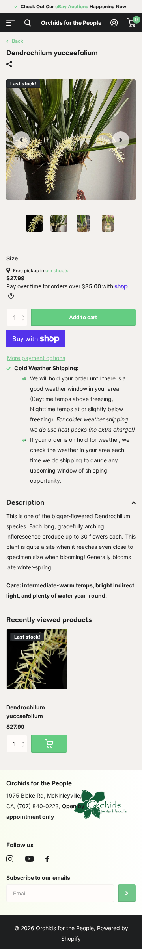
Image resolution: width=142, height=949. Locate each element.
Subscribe (127, 893)
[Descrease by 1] (25, 324)
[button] (21, 140)
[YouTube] (29, 858)
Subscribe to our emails (38, 877)
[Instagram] (9, 858)
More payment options (36, 357)
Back (16, 41)
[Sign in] (114, 22)
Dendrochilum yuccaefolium (25, 711)
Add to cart (83, 317)
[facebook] (47, 858)
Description (25, 502)
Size (12, 258)
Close (28, 22)
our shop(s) (57, 270)
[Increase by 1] (25, 311)
